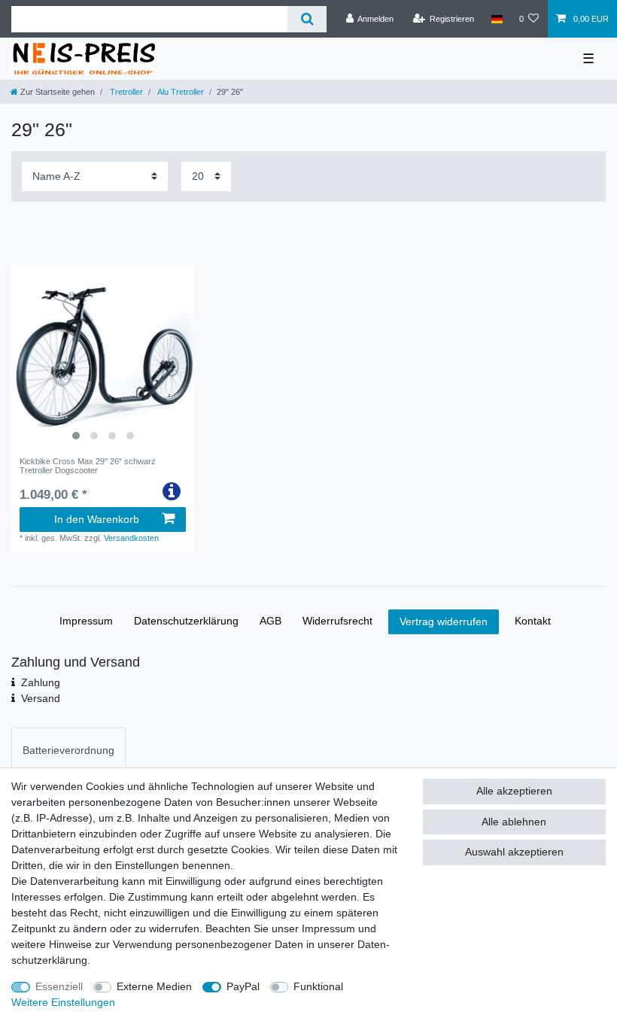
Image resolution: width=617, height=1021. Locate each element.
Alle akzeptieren (514, 791)
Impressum (86, 621)
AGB (270, 621)
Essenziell (59, 986)
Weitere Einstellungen (63, 1002)
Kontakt (533, 621)
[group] (102, 356)
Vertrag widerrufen (444, 621)
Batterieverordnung (68, 750)
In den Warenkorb (96, 519)
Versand (40, 698)
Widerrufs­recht (337, 621)
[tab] (68, 750)
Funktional (318, 986)
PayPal (243, 986)
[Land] (496, 19)
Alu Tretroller (180, 91)
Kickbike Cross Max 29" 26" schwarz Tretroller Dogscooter (88, 466)
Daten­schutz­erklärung (186, 621)
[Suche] (306, 19)
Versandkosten (131, 537)
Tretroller (125, 91)
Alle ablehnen (514, 822)
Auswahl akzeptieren (514, 852)
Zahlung (40, 682)
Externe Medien (154, 986)
